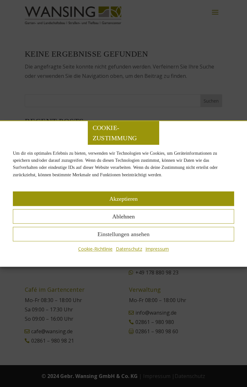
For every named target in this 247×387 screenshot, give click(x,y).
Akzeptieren (123, 199)
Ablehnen (123, 216)
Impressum (157, 249)
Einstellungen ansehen (123, 234)
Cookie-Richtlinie (95, 249)
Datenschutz (129, 249)
